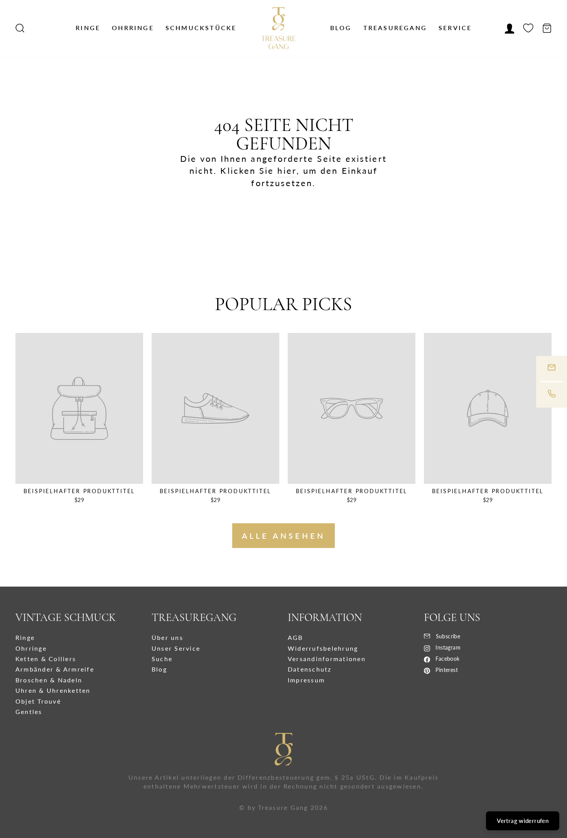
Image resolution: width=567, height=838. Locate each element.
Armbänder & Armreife (54, 669)
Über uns (167, 637)
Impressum (306, 680)
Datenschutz (310, 669)
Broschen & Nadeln (48, 680)
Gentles (28, 711)
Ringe (88, 27)
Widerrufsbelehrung (323, 648)
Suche (162, 658)
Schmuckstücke (201, 27)
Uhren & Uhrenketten (53, 690)
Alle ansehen (283, 535)
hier (286, 170)
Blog (341, 27)
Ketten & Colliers (45, 658)
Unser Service (176, 648)
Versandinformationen (327, 658)
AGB (295, 637)
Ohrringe (133, 27)
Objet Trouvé (38, 701)
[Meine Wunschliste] (528, 28)
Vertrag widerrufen (522, 820)
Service (455, 27)
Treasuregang (395, 27)
